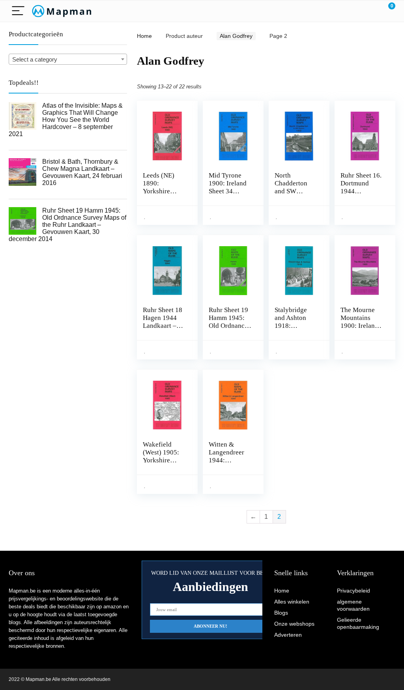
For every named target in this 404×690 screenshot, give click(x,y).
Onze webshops (294, 624)
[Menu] (18, 11)
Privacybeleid (353, 590)
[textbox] (68, 59)
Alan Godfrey (236, 36)
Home (144, 36)
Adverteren (288, 635)
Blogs (281, 613)
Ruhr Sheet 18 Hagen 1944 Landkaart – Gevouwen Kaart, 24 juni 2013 (162, 329)
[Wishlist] (370, 11)
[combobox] (68, 59)
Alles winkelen (291, 601)
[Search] (353, 11)
